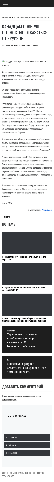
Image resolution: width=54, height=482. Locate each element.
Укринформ (47, 210)
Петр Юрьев (33, 45)
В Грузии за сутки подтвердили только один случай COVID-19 (23, 288)
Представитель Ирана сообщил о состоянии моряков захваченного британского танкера (24, 319)
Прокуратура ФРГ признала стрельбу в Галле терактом (24, 258)
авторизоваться (9, 399)
